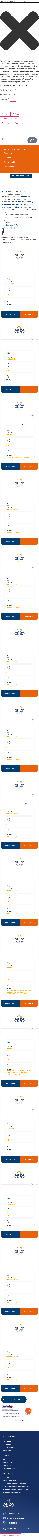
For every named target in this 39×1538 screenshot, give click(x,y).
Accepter (5, 114)
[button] (19, 31)
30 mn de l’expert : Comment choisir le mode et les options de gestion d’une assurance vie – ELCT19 (19, 347)
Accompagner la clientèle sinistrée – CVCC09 (18, 573)
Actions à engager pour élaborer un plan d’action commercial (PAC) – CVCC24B (18, 802)
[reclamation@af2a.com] (4, 1518)
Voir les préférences (9, 119)
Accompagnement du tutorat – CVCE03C (19, 498)
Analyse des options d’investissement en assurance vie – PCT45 (16, 1035)
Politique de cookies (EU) (12, 1492)
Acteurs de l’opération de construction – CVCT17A (18, 725)
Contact (6, 1477)
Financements (9, 167)
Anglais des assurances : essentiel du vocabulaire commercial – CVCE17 (18, 1344)
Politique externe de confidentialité (16, 1489)
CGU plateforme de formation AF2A (16, 1486)
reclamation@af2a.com (15, 1518)
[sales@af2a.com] (4, 1513)
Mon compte (7, 1462)
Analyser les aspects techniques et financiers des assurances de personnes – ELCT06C (19, 1117)
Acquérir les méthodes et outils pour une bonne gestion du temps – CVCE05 (19, 648)
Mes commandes (9, 1468)
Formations (8, 153)
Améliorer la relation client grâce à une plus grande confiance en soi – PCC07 (18, 955)
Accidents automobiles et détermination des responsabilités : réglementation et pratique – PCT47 (19, 423)
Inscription (7, 1459)
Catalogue (8, 158)
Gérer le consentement (10, 1536)
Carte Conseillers (10, 162)
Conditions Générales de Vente (14, 1483)
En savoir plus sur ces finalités (16, 110)
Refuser (16, 114)
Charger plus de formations (13, 1399)
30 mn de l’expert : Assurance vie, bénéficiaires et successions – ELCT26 (19, 271)
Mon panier (7, 1465)
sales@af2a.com (13, 1513)
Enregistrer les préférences (12, 123)
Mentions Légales (9, 1480)
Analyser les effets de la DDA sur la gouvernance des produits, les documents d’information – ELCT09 (19, 1192)
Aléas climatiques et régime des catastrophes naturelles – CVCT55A (19, 878)
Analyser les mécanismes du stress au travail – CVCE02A (18, 1267)
